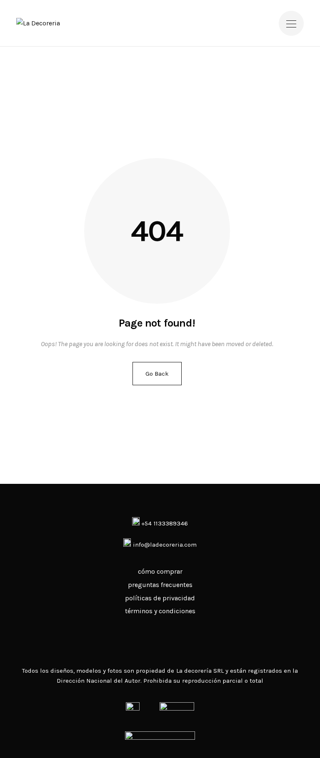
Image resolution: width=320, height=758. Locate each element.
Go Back (157, 373)
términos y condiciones (160, 611)
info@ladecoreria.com (165, 544)
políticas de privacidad (160, 598)
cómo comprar (160, 571)
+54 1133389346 (164, 523)
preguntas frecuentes (160, 585)
